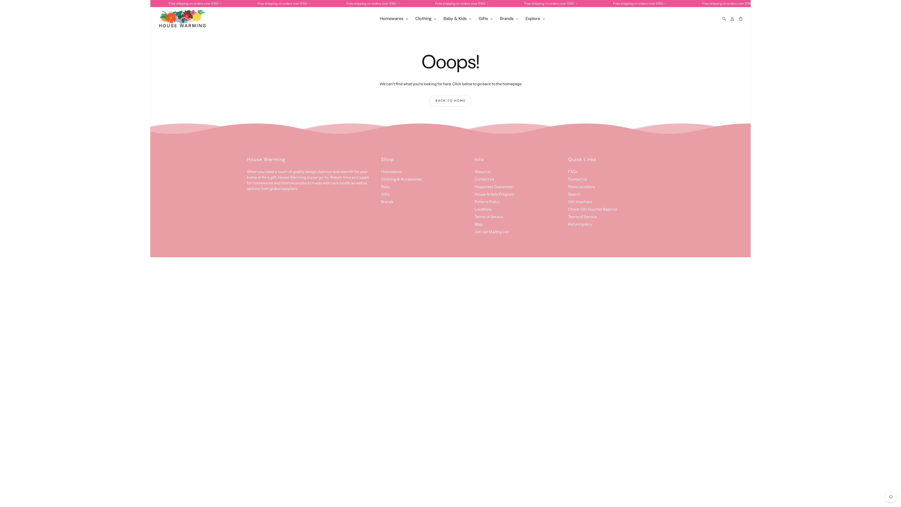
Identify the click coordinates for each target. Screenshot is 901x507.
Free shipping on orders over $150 (542, 3)
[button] (723, 18)
